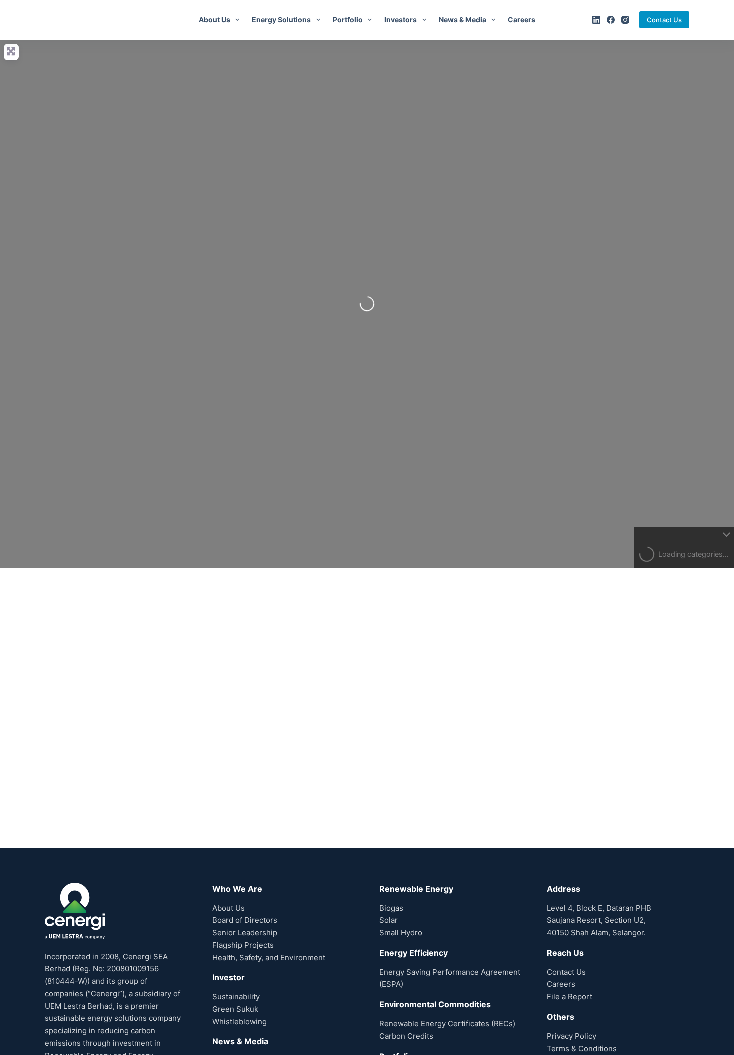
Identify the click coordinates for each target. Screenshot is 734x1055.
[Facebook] (611, 20)
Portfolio (348, 19)
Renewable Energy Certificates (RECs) (447, 1023)
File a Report (569, 996)
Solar (388, 920)
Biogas (391, 908)
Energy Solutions (281, 19)
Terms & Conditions (582, 1048)
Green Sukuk (235, 1009)
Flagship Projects (243, 945)
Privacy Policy (571, 1036)
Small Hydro (400, 932)
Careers (521, 19)
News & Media (462, 19)
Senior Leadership (244, 932)
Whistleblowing (239, 1021)
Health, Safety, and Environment (268, 957)
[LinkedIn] (596, 20)
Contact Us (664, 20)
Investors (400, 19)
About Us (214, 19)
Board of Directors (244, 920)
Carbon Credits (406, 1036)
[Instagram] (625, 20)
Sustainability (236, 996)
